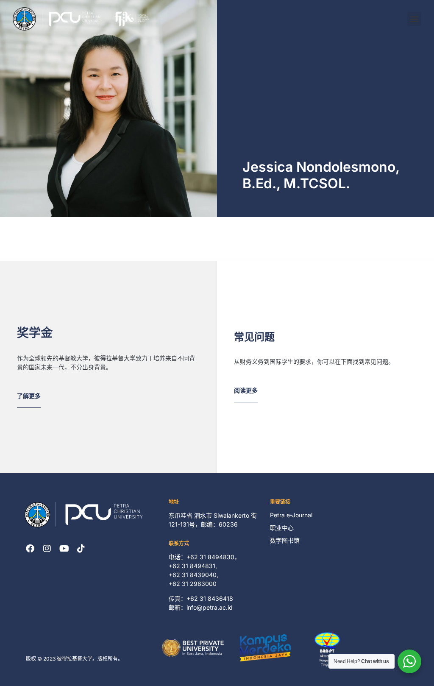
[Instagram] (47, 548)
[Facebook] (30, 548)
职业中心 (282, 527)
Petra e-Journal (291, 515)
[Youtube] (64, 548)
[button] (414, 19)
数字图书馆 (285, 540)
